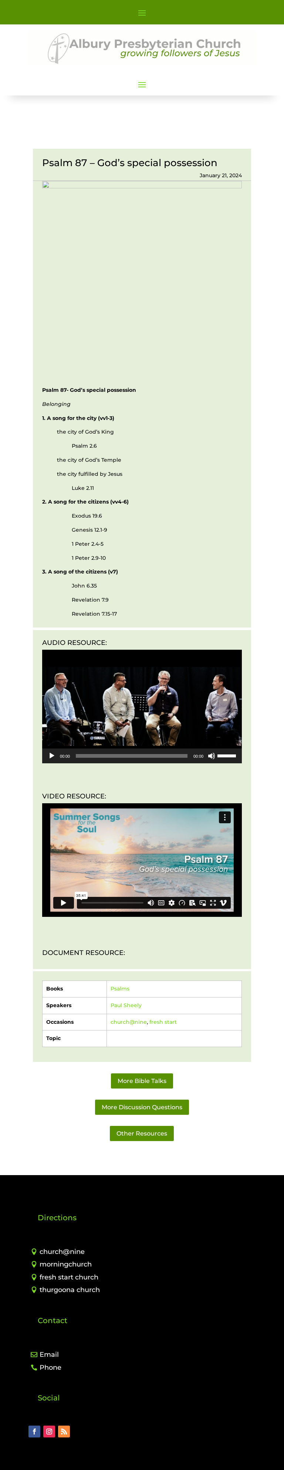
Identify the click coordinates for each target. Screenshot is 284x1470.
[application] (142, 706)
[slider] (227, 755)
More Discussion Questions (142, 1107)
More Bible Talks (142, 1080)
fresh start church (69, 1277)
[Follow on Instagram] (49, 1431)
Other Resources (141, 1133)
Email (49, 1354)
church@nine (129, 1022)
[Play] (51, 756)
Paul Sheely (126, 1005)
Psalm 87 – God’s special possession (129, 163)
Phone (50, 1367)
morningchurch (66, 1264)
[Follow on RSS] (64, 1431)
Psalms (120, 988)
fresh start (163, 1022)
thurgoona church (70, 1290)
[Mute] (211, 756)
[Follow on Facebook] (34, 1431)
